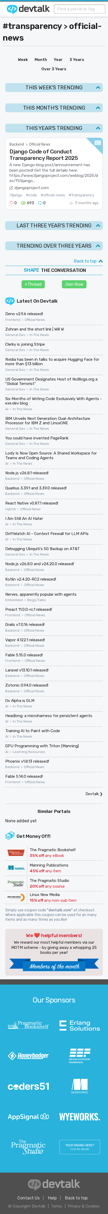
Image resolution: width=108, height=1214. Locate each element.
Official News (39, 144)
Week (23, 59)
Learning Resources (29, 752)
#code (31, 195)
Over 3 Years (53, 69)
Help (52, 1198)
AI (6, 409)
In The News (39, 335)
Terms (56, 1206)
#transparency (32, 26)
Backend (16, 144)
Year (58, 59)
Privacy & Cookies (84, 1206)
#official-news (53, 195)
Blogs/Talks (36, 600)
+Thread (33, 284)
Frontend (12, 320)
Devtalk (49, 301)
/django (15, 195)
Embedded (14, 600)
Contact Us (28, 1198)
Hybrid (10, 509)
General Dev (15, 335)
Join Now (74, 284)
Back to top (85, 261)
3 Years (76, 59)
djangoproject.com (31, 187)
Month (41, 59)
